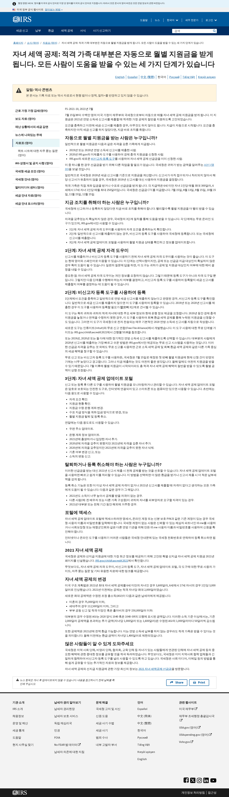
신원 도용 (102, 716)
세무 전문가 (191, 20)
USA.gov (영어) (188, 727)
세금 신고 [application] (22, 30)
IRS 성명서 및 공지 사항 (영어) (34, 163)
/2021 (111, 561)
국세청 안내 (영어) (26, 179)
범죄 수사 (102, 737)
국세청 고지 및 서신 (108, 709)
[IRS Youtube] (213, 779)
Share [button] (179, 682)
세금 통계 (19, 730)
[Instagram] (199, 779)
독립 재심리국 (63, 723)
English (120, 77)
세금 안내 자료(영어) (28, 195)
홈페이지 (18, 43)
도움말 (144, 20)
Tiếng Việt (188, 77)
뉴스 (157, 20)
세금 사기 (102, 730)
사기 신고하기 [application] (102, 30)
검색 (214, 31)
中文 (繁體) (148, 77)
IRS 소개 (18, 709)
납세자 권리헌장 (64, 709)
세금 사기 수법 (105, 723)
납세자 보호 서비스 (66, 716)
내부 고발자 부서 (106, 745)
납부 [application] (38, 30)
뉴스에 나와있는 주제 (28, 135)
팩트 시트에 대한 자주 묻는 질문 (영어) (38, 153)
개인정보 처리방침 (193, 792)
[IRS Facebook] (186, 779)
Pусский (142, 737)
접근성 (212, 792)
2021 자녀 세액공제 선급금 (155, 669)
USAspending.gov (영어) (193, 735)
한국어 (171, 20)
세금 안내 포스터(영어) (29, 203)
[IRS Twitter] (193, 779)
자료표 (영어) (50, 43)
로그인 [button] (210, 20)
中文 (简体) (144, 716)
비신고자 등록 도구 (103, 159)
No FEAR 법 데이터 (65, 745)
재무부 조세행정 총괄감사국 (197, 716)
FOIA (57, 737)
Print (201, 682)
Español (133, 77)
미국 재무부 (186, 709)
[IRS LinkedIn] (206, 779)
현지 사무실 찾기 (23, 745)
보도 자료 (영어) (25, 119)
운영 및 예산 (20, 723)
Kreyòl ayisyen (207, 77)
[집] (22, 18)
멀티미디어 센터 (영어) (29, 187)
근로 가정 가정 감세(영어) (31, 111)
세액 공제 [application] (67, 30)
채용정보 (18, 716)
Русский (174, 77)
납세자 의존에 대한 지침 (69, 752)
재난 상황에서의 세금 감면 (31, 127)
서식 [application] (83, 30)
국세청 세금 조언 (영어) (30, 171)
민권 (57, 730)
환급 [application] (51, 30)
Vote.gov (184, 742)
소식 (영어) (33, 43)
